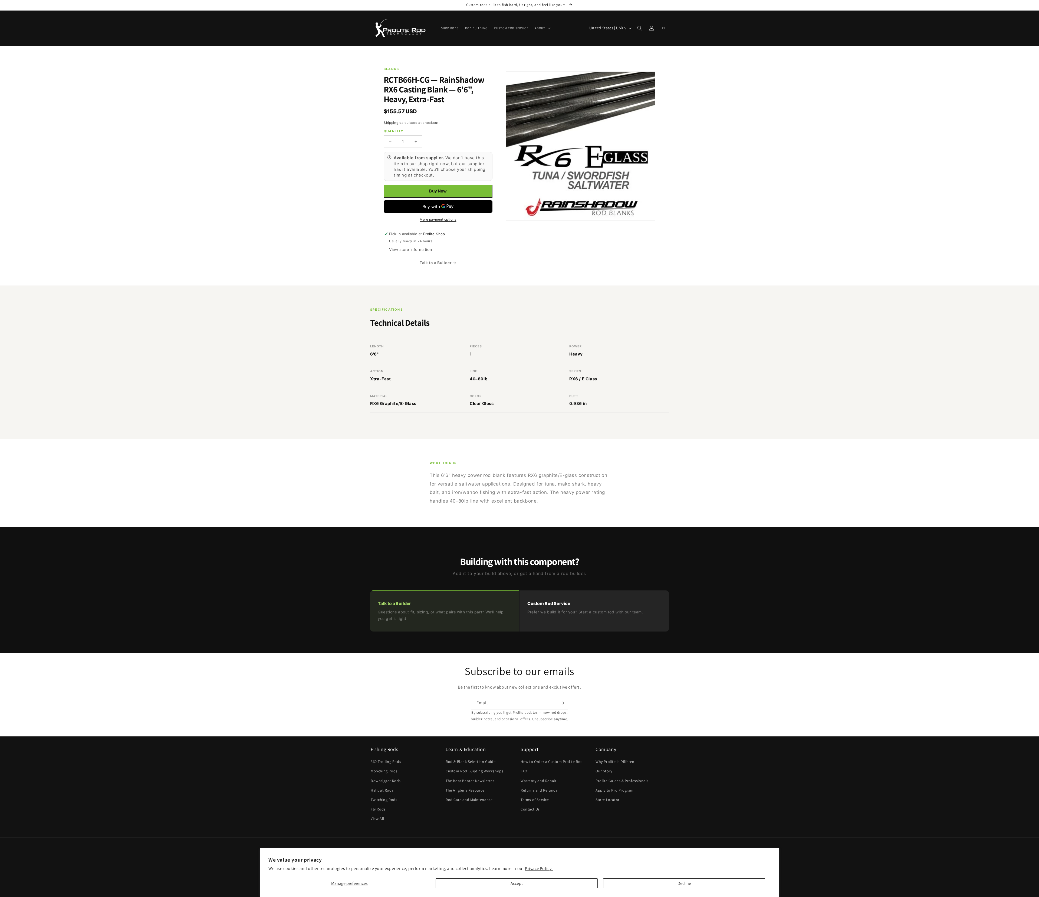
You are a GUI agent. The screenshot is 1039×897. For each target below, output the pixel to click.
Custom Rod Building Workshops (474, 771)
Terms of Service (535, 799)
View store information (410, 249)
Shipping (391, 123)
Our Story (604, 771)
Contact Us (530, 809)
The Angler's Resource (465, 790)
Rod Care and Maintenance (469, 799)
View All (377, 818)
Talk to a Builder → (438, 262)
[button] (542, 28)
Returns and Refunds (539, 790)
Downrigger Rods (386, 780)
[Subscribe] (562, 703)
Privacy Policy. (539, 868)
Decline (684, 883)
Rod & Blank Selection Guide (470, 761)
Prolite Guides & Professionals (622, 780)
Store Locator (608, 799)
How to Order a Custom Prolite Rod (552, 761)
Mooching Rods (384, 771)
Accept (517, 883)
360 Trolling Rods (386, 761)
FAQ (524, 771)
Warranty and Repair (538, 780)
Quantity (394, 131)
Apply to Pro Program (615, 790)
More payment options (438, 219)
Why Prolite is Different (616, 761)
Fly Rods (378, 809)
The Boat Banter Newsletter (470, 780)
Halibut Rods (382, 790)
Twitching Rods (384, 799)
